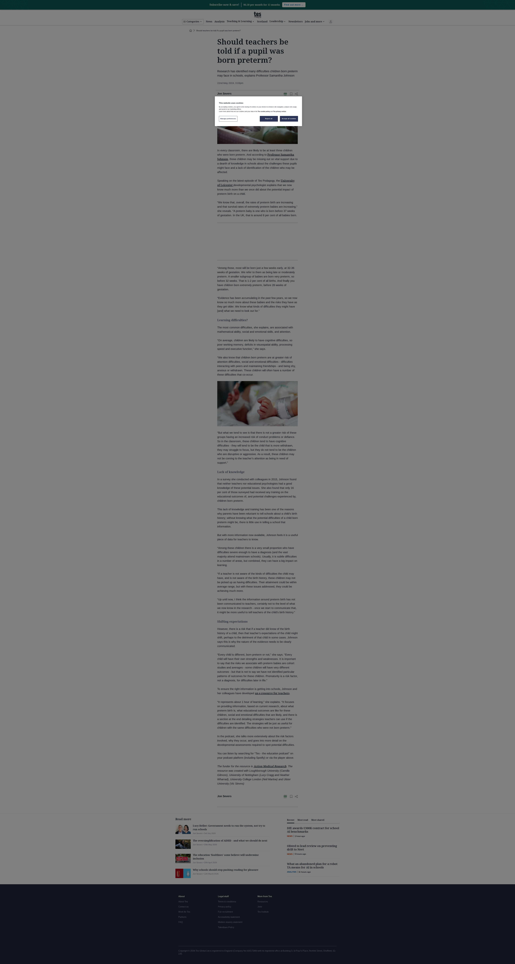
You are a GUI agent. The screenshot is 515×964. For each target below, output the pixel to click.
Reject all (268, 118)
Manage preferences (228, 118)
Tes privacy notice (279, 111)
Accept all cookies (289, 118)
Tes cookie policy (264, 111)
